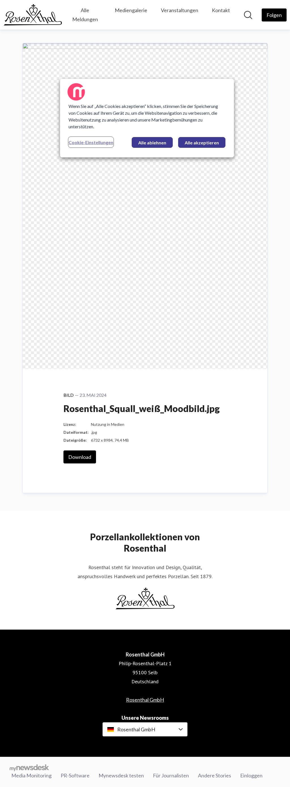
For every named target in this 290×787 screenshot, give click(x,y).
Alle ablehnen (152, 142)
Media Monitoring (31, 775)
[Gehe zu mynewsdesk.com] (29, 767)
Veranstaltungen (179, 10)
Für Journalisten (171, 775)
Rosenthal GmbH (145, 700)
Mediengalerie (131, 10)
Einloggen (251, 775)
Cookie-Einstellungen (91, 142)
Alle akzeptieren (202, 142)
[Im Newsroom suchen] (248, 14)
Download (79, 457)
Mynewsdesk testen (121, 775)
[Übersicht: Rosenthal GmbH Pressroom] (32, 14)
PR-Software (75, 775)
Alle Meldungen (85, 14)
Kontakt (221, 10)
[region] (147, 118)
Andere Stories (214, 775)
